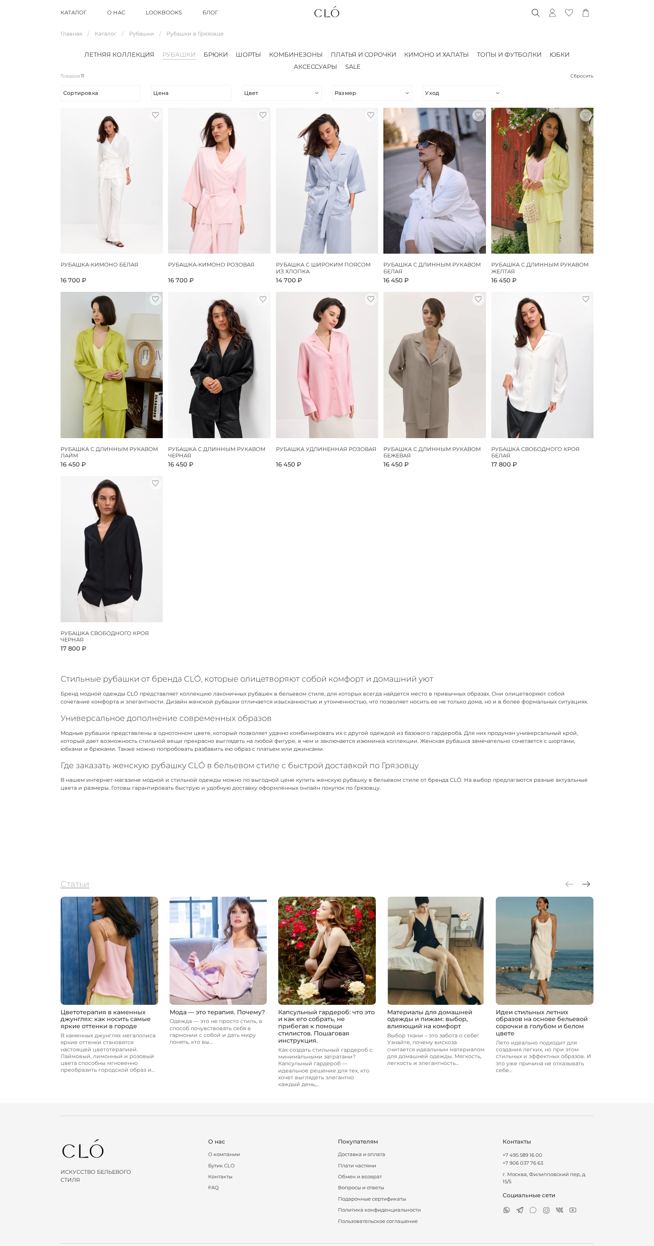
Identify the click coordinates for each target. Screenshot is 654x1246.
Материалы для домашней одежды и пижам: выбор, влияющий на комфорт (429, 1019)
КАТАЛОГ (74, 12)
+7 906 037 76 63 (523, 1163)
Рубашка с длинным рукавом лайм (109, 452)
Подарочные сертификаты (372, 1199)
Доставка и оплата (361, 1154)
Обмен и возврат (360, 1176)
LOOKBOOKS (164, 12)
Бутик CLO (221, 1166)
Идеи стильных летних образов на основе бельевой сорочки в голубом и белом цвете (542, 1022)
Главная (71, 33)
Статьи (75, 884)
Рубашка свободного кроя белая (535, 452)
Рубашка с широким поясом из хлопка (323, 268)
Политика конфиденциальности (379, 1210)
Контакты (220, 1176)
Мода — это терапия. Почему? (217, 1011)
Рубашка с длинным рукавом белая (432, 268)
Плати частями (357, 1166)
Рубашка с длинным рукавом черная (216, 452)
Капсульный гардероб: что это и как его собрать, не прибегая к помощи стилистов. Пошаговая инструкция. (326, 1026)
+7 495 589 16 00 (522, 1155)
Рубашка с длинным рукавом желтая (540, 268)
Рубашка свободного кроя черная (105, 636)
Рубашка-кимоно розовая (211, 265)
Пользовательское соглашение (378, 1221)
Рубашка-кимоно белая (99, 265)
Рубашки (141, 33)
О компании (224, 1154)
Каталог (106, 33)
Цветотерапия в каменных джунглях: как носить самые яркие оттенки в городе (106, 1019)
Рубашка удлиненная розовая (326, 449)
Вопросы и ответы (361, 1187)
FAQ (213, 1187)
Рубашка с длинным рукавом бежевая (432, 452)
